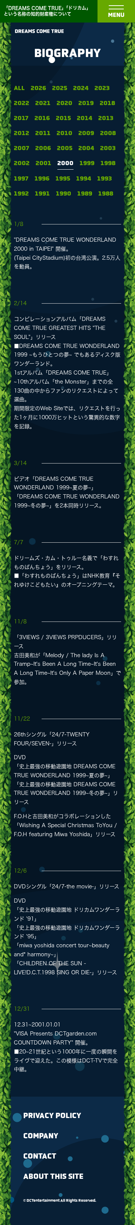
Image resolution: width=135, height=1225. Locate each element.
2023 (102, 88)
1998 (108, 163)
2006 (43, 148)
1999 (87, 163)
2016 (42, 118)
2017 (21, 118)
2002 (22, 163)
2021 (43, 103)
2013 (105, 118)
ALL (19, 88)
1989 (84, 194)
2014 (84, 118)
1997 (21, 179)
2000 (65, 163)
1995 (63, 179)
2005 (64, 148)
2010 (64, 133)
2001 (43, 163)
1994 (83, 179)
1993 (104, 179)
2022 (21, 103)
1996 (42, 179)
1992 (21, 194)
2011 (43, 133)
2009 (86, 133)
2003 (108, 148)
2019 (86, 103)
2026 (38, 88)
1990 (63, 194)
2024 (80, 88)
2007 (21, 148)
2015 (63, 118)
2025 (59, 88)
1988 (105, 194)
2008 (108, 133)
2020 (64, 103)
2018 (107, 103)
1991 (42, 194)
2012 (21, 133)
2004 (86, 148)
